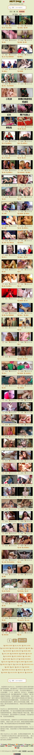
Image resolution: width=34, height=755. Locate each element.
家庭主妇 (27, 213)
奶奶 (5, 42)
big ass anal (18, 645)
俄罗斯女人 (9, 143)
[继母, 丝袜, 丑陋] (25, 125)
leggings (5, 672)
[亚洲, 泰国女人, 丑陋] (9, 282)
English (5, 744)
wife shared (29, 661)
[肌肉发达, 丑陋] (25, 239)
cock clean (6, 653)
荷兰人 (5, 85)
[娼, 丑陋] (25, 268)
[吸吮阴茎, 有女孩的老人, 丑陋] (25, 369)
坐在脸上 (10, 27)
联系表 (24, 751)
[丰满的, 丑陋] (9, 224)
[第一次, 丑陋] (9, 253)
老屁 (20, 157)
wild (13, 666)
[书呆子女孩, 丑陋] (9, 631)
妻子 (27, 591)
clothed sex (29, 669)
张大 (20, 562)
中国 (18, 748)
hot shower (21, 661)
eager (8, 666)
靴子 (5, 27)
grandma (23, 653)
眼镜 (5, 315)
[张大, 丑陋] (25, 558)
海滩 (5, 576)
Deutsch (12, 744)
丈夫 (26, 257)
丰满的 (5, 228)
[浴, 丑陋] (25, 340)
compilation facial (29, 664)
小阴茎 (5, 213)
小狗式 (5, 562)
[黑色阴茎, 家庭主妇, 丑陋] (25, 210)
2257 (19, 751)
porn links (30, 751)
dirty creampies (18, 656)
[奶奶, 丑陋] (9, 38)
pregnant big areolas (9, 669)
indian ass (20, 669)
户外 (5, 157)
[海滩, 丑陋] (9, 573)
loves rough (28, 656)
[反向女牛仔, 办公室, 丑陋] (25, 616)
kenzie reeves (14, 648)
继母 (26, 42)
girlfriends (8, 650)
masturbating (15, 653)
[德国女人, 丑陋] (25, 53)
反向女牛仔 (21, 620)
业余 (5, 56)
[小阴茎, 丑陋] (9, 210)
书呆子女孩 (6, 634)
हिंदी (32, 746)
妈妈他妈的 (11, 85)
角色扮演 (21, 300)
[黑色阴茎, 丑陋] (25, 67)
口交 (20, 286)
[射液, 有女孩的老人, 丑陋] (25, 544)
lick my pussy (13, 672)
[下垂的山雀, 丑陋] (25, 384)
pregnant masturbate (25, 658)
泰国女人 (10, 286)
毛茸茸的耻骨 (11, 56)
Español (20, 744)
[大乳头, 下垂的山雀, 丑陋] (9, 239)
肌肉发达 (21, 242)
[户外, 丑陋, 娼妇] (9, 154)
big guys (5, 661)
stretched (26, 666)
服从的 (26, 358)
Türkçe (9, 746)
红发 (26, 300)
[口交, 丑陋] (25, 282)
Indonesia (17, 746)
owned (29, 648)
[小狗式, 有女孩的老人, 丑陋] (9, 558)
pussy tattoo (27, 645)
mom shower (7, 658)
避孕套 (20, 42)
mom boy (23, 648)
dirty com (15, 658)
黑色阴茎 (21, 71)
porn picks (5, 664)
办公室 (28, 620)
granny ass (13, 661)
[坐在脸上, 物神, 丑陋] (25, 24)
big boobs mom (17, 650)
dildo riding (5, 648)
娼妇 (9, 157)
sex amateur (8, 656)
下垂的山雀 (11, 242)
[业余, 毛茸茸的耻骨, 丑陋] (9, 53)
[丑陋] (25, 82)
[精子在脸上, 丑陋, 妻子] (25, 587)
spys (11, 664)
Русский (25, 746)
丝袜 (25, 128)
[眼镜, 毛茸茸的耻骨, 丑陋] (9, 311)
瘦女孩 (27, 315)
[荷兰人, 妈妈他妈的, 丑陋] (9, 82)
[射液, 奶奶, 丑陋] (9, 587)
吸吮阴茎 (21, 373)
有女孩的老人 (22, 172)
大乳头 (5, 242)
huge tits (19, 666)
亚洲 (5, 286)
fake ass (22, 672)
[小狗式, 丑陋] (25, 602)
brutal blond (8, 645)
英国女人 (21, 315)
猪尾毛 (28, 172)
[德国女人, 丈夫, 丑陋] (25, 253)
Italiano (2, 746)
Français (28, 744)
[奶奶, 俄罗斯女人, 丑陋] (9, 168)
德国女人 (21, 56)
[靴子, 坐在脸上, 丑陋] (9, 24)
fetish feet (30, 672)
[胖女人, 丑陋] (9, 369)
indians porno (27, 650)
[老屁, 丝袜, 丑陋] (25, 154)
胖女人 (5, 373)
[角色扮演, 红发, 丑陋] (25, 297)
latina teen (18, 664)
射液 (20, 547)
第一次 (5, 257)
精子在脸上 (21, 591)
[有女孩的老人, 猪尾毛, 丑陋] (25, 168)
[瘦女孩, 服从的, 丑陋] (25, 355)
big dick (30, 653)
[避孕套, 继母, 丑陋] (25, 38)
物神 (26, 27)
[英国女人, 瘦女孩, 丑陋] (25, 311)
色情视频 (21, 11)
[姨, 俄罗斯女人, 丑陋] (9, 139)
